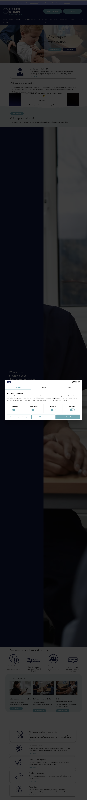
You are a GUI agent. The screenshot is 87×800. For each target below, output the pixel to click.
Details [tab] (43, 387)
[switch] (34, 410)
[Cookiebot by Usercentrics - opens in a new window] (73, 382)
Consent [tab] (18, 387)
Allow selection (43, 416)
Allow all (68, 416)
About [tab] (69, 387)
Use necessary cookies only (18, 416)
